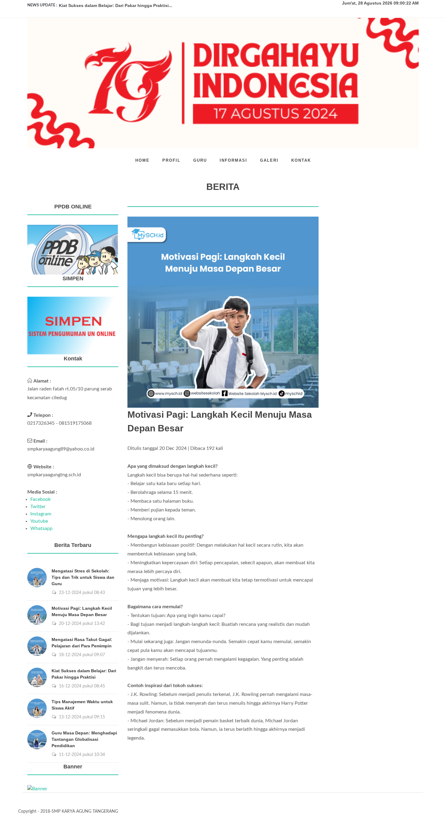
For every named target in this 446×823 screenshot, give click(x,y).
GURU (200, 160)
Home (142, 160)
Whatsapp (41, 528)
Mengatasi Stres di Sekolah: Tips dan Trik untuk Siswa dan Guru (83, 577)
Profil (171, 160)
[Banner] (37, 788)
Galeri (269, 160)
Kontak (301, 160)
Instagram (40, 513)
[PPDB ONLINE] (72, 249)
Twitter (38, 506)
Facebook (40, 499)
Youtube (39, 521)
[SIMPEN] (72, 325)
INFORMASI (233, 160)
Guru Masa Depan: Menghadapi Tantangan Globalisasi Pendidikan (84, 739)
